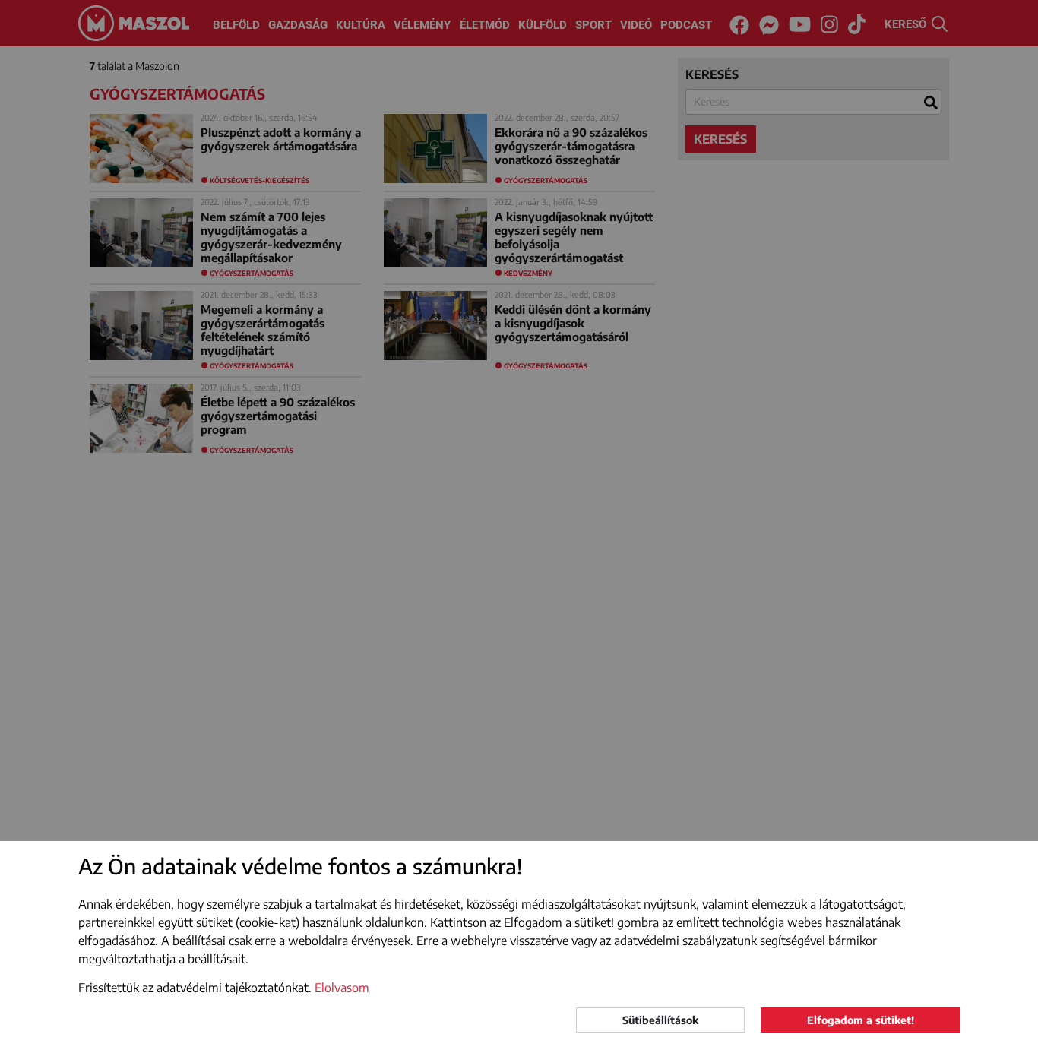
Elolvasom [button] (342, 987)
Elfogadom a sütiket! (860, 1020)
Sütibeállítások (660, 1020)
